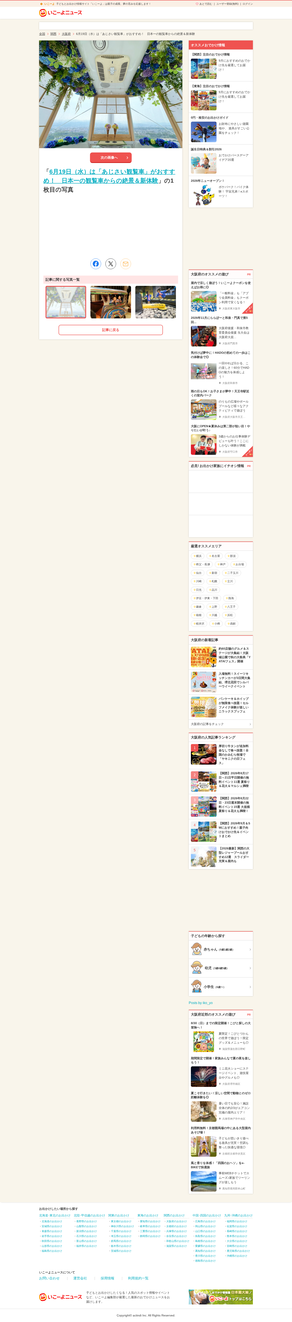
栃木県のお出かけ (121, 1245)
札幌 (214, 581)
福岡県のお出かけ (237, 1221)
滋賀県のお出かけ (176, 1245)
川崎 (199, 581)
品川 (214, 589)
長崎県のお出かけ (237, 1231)
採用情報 (107, 1278)
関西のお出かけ (174, 1215)
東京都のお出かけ (121, 1221)
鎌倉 (199, 606)
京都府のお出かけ (176, 1226)
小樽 (217, 623)
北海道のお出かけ (52, 1221)
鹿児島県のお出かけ (238, 1250)
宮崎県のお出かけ (237, 1245)
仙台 (199, 572)
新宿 (214, 572)
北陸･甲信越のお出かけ (89, 1215)
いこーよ (49, 3)
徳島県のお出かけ (205, 1260)
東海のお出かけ (147, 1215)
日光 (199, 589)
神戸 (223, 564)
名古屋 (216, 556)
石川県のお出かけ (86, 1236)
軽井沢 (200, 623)
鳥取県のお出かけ (205, 1236)
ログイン (248, 3)
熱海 (231, 598)
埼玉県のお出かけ (121, 1236)
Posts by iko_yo (201, 1003)
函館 (233, 623)
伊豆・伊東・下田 (207, 598)
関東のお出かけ (118, 1215)
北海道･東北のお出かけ (55, 1215)
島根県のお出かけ (205, 1241)
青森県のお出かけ (52, 1231)
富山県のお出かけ (86, 1241)
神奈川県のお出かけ (122, 1226)
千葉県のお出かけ (121, 1231)
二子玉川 (232, 572)
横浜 (199, 556)
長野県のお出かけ (86, 1221)
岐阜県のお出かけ (150, 1226)
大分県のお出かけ (237, 1241)
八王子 (231, 606)
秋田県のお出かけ (52, 1241)
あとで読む (205, 3)
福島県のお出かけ (52, 1250)
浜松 (230, 615)
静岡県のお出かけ (150, 1236)
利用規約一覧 (138, 1278)
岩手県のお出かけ (52, 1236)
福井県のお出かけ (86, 1245)
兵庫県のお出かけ (176, 1231)
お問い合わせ (49, 1278)
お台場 (240, 564)
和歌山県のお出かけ (177, 1241)
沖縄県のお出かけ (237, 1255)
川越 (214, 615)
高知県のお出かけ (205, 1250)
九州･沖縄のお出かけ (238, 1215)
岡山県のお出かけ (205, 1226)
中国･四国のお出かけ (207, 1215)
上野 (214, 606)
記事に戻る (110, 330)
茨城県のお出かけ (121, 1250)
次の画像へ (109, 157)
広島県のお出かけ (205, 1221)
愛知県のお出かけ (150, 1221)
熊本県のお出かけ (237, 1236)
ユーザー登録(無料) (227, 3)
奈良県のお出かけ (176, 1236)
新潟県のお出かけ (86, 1231)
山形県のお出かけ (52, 1245)
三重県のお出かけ (150, 1231)
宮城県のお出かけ (52, 1226)
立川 (230, 581)
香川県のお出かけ (205, 1255)
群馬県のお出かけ (121, 1241)
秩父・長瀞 (203, 564)
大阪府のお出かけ (176, 1221)
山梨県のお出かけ (86, 1226)
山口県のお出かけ (205, 1231)
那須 (233, 556)
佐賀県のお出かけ (237, 1226)
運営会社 (80, 1278)
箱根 (199, 615)
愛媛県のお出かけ (205, 1245)
